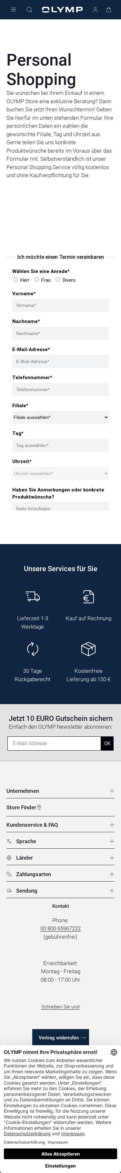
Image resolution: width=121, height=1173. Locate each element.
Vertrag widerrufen (59, 1038)
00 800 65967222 (60, 928)
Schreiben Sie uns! (60, 1007)
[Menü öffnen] (13, 10)
